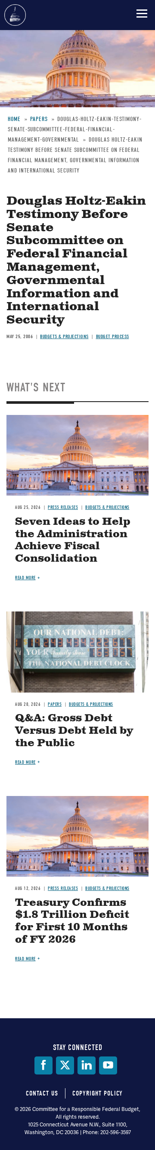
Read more (25, 578)
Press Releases (63, 507)
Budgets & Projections (64, 336)
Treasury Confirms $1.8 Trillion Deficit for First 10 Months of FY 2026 (72, 921)
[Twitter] (65, 1065)
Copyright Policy (97, 1093)
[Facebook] (43, 1065)
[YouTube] (108, 1065)
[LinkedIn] (87, 1065)
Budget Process (112, 336)
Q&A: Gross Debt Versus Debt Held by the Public (74, 730)
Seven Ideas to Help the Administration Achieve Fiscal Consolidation (72, 540)
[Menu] (142, 13)
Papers (55, 704)
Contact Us (42, 1093)
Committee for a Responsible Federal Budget (15, 15)
